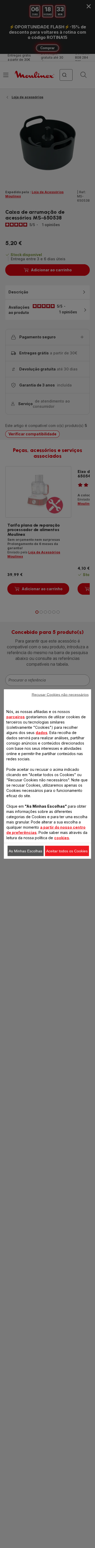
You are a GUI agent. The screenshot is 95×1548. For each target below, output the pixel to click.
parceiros (15, 717)
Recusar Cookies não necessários (60, 694)
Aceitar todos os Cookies (67, 851)
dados (42, 732)
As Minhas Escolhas (25, 851)
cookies (61, 838)
